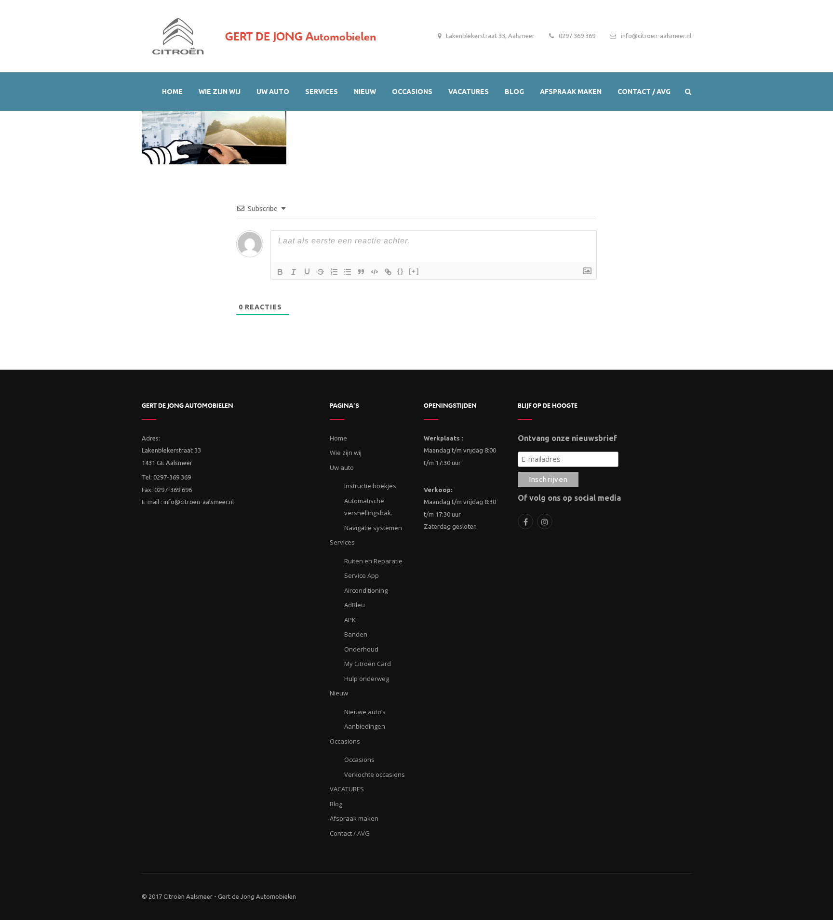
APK (350, 619)
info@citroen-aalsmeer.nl (656, 35)
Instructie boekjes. (371, 485)
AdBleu (354, 604)
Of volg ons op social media (569, 497)
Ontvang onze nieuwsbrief (567, 438)
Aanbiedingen (364, 726)
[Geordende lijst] (334, 272)
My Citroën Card (367, 663)
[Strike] (320, 272)
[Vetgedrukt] (280, 272)
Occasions (359, 759)
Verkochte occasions (374, 774)
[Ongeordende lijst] (347, 272)
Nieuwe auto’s (365, 711)
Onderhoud (361, 649)
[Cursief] (293, 272)
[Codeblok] (374, 272)
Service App (361, 575)
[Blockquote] (361, 272)
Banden (355, 634)
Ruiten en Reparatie (373, 561)
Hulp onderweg (366, 678)
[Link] (388, 272)
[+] (414, 271)
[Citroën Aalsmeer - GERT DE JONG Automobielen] (178, 34)
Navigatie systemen (373, 527)
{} (400, 271)
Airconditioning (366, 590)
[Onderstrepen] (307, 272)
